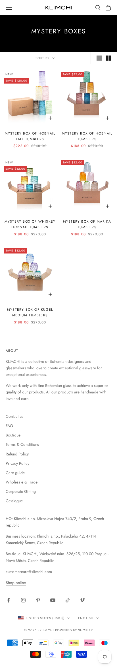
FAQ (9, 426)
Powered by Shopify (74, 630)
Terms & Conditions (22, 444)
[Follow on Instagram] (23, 600)
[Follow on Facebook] (8, 600)
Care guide (15, 473)
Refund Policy (17, 454)
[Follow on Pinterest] (38, 600)
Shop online (16, 582)
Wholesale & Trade (21, 482)
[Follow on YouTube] (53, 600)
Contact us (14, 416)
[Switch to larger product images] (99, 58)
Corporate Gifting (21, 491)
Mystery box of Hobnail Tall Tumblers (30, 136)
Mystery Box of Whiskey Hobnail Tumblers (30, 224)
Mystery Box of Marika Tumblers (87, 224)
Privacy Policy (17, 463)
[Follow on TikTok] (67, 600)
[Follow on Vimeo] (82, 600)
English (85, 618)
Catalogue (14, 501)
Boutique (13, 435)
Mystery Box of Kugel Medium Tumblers (30, 312)
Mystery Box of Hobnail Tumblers (87, 136)
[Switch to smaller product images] (108, 58)
